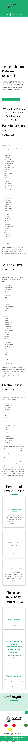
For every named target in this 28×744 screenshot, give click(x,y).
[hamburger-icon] (15, 11)
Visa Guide (4, 95)
